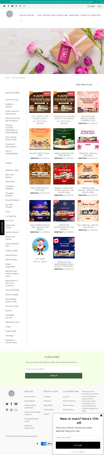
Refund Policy (68, 410)
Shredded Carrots (9, 316)
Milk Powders (11, 259)
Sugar (8, 326)
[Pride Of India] (10, 14)
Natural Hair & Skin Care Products (11, 283)
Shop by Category (26, 15)
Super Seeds (10, 331)
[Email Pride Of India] (24, 6)
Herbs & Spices (12, 232)
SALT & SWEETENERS (11, 152)
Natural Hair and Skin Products (12, 119)
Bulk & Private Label (60, 15)
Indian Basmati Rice (12, 245)
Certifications (49, 410)
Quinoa (8, 310)
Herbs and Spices (9, 238)
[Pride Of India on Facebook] (8, 6)
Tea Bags (9, 335)
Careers (46, 414)
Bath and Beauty (9, 175)
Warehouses (74, 15)
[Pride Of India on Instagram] (20, 6)
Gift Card (9, 220)
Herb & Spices (29, 401)
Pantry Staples (11, 294)
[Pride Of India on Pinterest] (16, 6)
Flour (7, 211)
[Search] (21, 21)
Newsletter (96, 15)
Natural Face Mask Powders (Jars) (11, 273)
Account (66, 397)
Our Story (46, 15)
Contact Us (85, 15)
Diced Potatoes (12, 200)
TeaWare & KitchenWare (11, 341)
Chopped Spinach (9, 194)
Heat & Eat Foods (10, 226)
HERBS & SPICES (9, 105)
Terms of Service (69, 401)
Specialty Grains (12, 322)
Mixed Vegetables (10, 265)
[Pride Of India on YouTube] (12, 6)
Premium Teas (11, 100)
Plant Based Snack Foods (11, 138)
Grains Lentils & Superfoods (12, 112)
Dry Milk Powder (9, 206)
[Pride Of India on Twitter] (4, 6)
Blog (39, 15)
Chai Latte (9, 181)
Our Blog (47, 397)
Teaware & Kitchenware (11, 145)
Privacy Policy (68, 405)
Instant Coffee (11, 250)
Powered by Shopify (29, 436)
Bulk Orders (48, 405)
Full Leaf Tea (10, 216)
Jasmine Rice (11, 255)
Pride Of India (16, 436)
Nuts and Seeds (12, 290)
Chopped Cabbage (9, 187)
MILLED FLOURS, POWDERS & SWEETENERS (11, 129)
